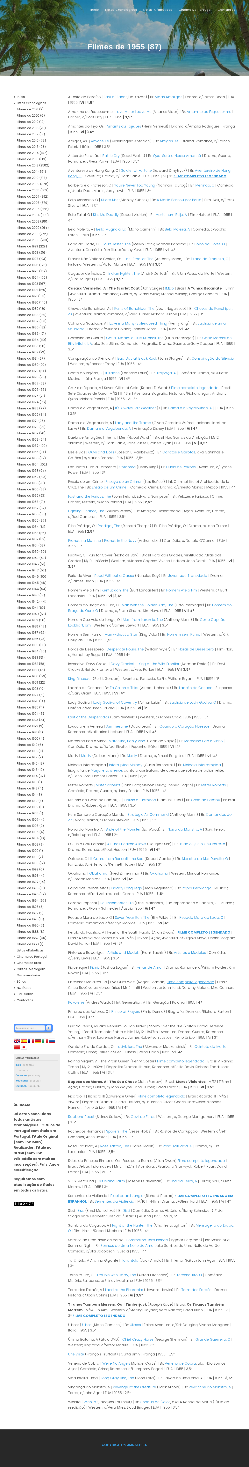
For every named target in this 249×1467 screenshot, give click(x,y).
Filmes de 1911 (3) (29, 794)
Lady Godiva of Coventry (115, 702)
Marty (86, 755)
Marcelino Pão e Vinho (203, 740)
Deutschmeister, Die (117, 902)
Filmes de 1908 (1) (30, 813)
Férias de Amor (150, 967)
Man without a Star (121, 634)
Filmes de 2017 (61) (31, 134)
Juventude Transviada (187, 575)
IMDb (169, 288)
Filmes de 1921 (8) (30, 732)
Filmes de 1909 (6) (30, 807)
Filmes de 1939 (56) (31, 620)
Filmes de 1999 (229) (32, 246)
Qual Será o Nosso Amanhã (177, 155)
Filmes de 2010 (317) (32, 178)
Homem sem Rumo (183, 634)
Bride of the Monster (123, 829)
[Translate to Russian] (52, 1040)
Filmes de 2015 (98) (31, 146)
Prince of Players (125, 1011)
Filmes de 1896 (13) (31, 888)
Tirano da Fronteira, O (209, 258)
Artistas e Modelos (190, 952)
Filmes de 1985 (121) (31, 333)
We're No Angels (116, 1363)
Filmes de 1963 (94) (31, 470)
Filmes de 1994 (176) (32, 277)
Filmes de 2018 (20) (31, 128)
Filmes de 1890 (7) (30, 925)
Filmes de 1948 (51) (31, 564)
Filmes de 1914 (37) (31, 776)
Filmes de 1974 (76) (31, 402)
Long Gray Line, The (117, 1377)
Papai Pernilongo (196, 888)
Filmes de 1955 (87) (31, 520)
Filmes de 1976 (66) (31, 389)
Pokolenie (76, 1002)
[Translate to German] (38, 1040)
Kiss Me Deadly (106, 214)
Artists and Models (123, 952)
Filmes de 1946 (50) (31, 576)
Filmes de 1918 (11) (30, 751)
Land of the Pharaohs (124, 1289)
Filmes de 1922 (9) (30, 726)
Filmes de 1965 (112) (31, 458)
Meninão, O (204, 185)
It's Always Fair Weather (135, 408)
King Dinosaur (80, 678)
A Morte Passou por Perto (179, 199)
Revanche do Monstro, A (210, 1387)
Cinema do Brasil (29, 963)
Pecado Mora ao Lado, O (201, 917)
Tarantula (130, 1260)
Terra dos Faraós (196, 1289)
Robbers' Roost (81, 1116)
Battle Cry (111, 155)
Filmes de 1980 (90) (31, 365)
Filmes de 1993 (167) (32, 284)
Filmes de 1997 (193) (31, 259)
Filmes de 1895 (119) (31, 894)
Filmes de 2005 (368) (33, 209)
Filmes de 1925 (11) (30, 707)
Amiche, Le (100, 141)
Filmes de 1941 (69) (31, 607)
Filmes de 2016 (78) (31, 140)
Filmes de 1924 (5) (30, 713)
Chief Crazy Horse (137, 1339)
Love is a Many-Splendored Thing (138, 323)
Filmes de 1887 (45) (31, 938)
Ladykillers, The (129, 1046)
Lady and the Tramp (133, 422)
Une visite (76, 1354)
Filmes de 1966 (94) (31, 452)
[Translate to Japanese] (24, 1047)
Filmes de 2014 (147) (32, 153)
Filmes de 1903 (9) (30, 844)
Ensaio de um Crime (109, 487)
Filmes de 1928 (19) (31, 688)
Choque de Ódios (155, 1401)
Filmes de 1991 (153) (31, 296)
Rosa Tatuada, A (177, 1146)
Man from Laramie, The (143, 619)
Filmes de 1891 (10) (30, 919)
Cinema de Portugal (32, 956)
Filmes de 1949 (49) (31, 558)
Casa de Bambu (205, 799)
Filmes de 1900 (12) (31, 863)
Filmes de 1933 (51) (31, 657)
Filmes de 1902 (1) (30, 850)
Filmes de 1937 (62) (31, 632)
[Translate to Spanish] (24, 1040)
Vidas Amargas (168, 96)
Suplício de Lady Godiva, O (193, 702)
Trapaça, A (166, 372)
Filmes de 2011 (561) (31, 171)
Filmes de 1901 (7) (30, 857)
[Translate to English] (17, 1040)
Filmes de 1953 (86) (31, 533)
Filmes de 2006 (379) (33, 203)
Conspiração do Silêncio (213, 358)
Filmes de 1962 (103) (32, 477)
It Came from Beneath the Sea (117, 858)
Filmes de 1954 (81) (31, 526)
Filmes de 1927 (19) (31, 695)
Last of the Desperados (88, 717)
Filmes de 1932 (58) (31, 664)
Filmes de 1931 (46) (31, 670)
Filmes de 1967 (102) (32, 446)
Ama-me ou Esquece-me (209, 111)
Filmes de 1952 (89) (31, 539)
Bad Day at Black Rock (137, 358)
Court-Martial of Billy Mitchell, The (135, 337)
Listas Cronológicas (31, 103)
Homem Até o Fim (181, 590)
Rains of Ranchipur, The (134, 308)
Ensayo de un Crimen (124, 481)
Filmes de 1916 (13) (30, 763)
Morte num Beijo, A (171, 214)
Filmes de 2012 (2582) (33, 165)
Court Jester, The (116, 244)
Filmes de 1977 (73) (31, 383)
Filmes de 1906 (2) (30, 826)
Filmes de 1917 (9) (30, 757)
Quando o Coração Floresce (185, 726)
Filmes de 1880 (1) (30, 944)
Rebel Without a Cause (114, 575)
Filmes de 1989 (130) (32, 308)
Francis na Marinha (84, 540)
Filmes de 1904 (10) (31, 838)
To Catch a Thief (124, 687)
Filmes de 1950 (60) (31, 551)
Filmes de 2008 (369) (33, 190)
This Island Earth (111, 1181)
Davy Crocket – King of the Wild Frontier (145, 663)
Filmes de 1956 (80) (31, 514)
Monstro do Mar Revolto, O (205, 858)
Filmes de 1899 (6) (30, 869)
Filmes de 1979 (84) (31, 371)
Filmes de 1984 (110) (31, 340)
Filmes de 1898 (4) (30, 875)
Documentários (28, 975)
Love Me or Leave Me (134, 111)
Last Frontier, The (138, 258)
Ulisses (135, 1324)
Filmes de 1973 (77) (31, 408)
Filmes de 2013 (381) (32, 159)
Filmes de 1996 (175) (32, 265)
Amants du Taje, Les (124, 126)
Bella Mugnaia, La (111, 229)
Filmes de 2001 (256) (32, 234)
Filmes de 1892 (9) (30, 913)
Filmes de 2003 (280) (33, 221)
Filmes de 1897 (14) (31, 882)
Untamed (127, 467)
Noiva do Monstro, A (184, 829)
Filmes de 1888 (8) (30, 931)
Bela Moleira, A (177, 229)
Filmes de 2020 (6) (31, 115)
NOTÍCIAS (24, 988)
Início (94, 10)
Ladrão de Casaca (196, 687)
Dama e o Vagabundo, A (190, 408)
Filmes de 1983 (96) (31, 346)
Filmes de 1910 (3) (30, 801)
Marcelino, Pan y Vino (127, 740)
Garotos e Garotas (179, 452)
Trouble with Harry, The (116, 1275)
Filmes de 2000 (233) (32, 240)
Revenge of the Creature (134, 1387)
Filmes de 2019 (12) (31, 122)
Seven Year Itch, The (132, 917)
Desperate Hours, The (125, 649)
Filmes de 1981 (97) (31, 358)
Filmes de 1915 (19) (30, 769)
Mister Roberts (108, 785)
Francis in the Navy (120, 540)
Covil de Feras (143, 1116)
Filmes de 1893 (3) (30, 907)
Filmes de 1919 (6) (30, 745)
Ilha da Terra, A (184, 1181)
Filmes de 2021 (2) (30, 109)
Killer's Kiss (109, 199)
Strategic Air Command (148, 814)
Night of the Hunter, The (132, 1225)
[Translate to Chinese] (17, 1047)
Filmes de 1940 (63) (31, 614)
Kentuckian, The (115, 590)
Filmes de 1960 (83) (31, 489)
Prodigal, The (109, 525)
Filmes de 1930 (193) (31, 676)
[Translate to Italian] (45, 1040)
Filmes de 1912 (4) (30, 788)
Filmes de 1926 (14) (31, 701)
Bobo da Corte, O (209, 244)
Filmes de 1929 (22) (31, 682)
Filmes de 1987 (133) (32, 321)
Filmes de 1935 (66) (31, 645)
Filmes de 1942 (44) (31, 601)
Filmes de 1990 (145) (32, 302)
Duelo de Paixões (181, 467)
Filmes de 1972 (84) (31, 414)
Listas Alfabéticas (30, 950)
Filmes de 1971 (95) (31, 421)
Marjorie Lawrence (106, 770)
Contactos (25, 1000)
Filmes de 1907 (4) (30, 819)
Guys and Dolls (101, 452)
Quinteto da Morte (210, 1046)
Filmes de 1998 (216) (32, 252)
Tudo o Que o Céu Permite (202, 843)
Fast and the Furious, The (89, 496)
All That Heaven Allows (126, 843)
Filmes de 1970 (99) (31, 427)
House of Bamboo (140, 799)
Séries (21, 981)
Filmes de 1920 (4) (30, 738)
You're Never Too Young (134, 185)
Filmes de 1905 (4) (30, 832)
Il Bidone (112, 372)
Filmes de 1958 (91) (31, 502)
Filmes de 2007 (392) (32, 196)
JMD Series (25, 994)
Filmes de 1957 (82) (31, 508)
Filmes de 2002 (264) (33, 227)
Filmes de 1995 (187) (32, 271)
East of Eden (114, 96)
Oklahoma (159, 873)
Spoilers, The (116, 1131)
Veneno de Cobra (180, 1363)
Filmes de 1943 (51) (31, 595)
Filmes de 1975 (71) (31, 396)
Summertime (117, 726)
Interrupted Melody (125, 764)
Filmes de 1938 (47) (31, 626)
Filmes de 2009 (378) (33, 184)
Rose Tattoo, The (114, 1146)
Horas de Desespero (196, 649)
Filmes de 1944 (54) (32, 589)
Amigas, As (169, 141)
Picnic (95, 967)
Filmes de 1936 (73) (31, 639)
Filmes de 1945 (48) (31, 583)
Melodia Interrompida (202, 764)
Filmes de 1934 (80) (31, 651)
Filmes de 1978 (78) (31, 377)
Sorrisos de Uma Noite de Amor (128, 1245)
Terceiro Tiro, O (189, 1275)
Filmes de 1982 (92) (31, 352)
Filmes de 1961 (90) (31, 483)
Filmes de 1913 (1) (29, 782)
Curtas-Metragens (31, 969)
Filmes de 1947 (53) (31, 570)
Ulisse (86, 1324)
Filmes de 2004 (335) (33, 215)
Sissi (81, 1210)
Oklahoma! (99, 873)
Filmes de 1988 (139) (32, 315)
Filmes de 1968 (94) (31, 439)
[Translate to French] (31, 1040)
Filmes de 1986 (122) (32, 327)
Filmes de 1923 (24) (31, 720)
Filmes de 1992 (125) (31, 290)
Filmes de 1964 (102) (32, 464)
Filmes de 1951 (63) (31, 545)
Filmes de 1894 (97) (31, 900)
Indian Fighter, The (124, 273)
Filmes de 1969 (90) (31, 433)
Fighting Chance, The (86, 511)
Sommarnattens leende (147, 1239)
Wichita (90, 1401)
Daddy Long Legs (126, 888)
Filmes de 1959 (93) (31, 495)
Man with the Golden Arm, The (147, 605)
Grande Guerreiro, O (213, 1339)
